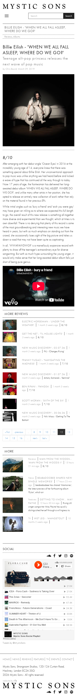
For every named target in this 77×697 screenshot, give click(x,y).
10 (46, 432)
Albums (16, 36)
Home (6, 659)
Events (55, 659)
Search (68, 15)
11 (54, 432)
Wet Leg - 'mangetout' (49, 518)
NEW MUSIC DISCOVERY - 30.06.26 (43, 412)
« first (7, 432)
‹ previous (18, 432)
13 (68, 432)
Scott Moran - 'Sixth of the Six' (43, 400)
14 (6, 438)
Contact (67, 659)
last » (44, 438)
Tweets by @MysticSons (14, 642)
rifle (15, 680)
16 (21, 438)
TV (47, 659)
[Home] (34, 6)
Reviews (8, 36)
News (15, 659)
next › (35, 438)
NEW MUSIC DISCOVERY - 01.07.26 (43, 374)
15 (13, 438)
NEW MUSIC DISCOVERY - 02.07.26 (43, 347)
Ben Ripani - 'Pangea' (35, 386)
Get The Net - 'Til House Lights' (42, 333)
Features (39, 659)
